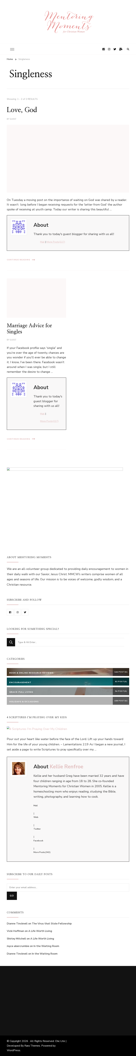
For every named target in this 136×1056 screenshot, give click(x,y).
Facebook (38, 840)
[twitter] (25, 612)
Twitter (37, 828)
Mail (42, 241)
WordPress (13, 1050)
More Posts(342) (42, 852)
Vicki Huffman (15, 931)
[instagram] (17, 612)
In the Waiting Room (46, 946)
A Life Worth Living (40, 931)
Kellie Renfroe (66, 766)
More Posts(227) (56, 241)
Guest (13, 119)
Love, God (22, 110)
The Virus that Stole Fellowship (52, 923)
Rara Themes (32, 1046)
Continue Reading (18, 259)
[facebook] (10, 612)
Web (36, 817)
